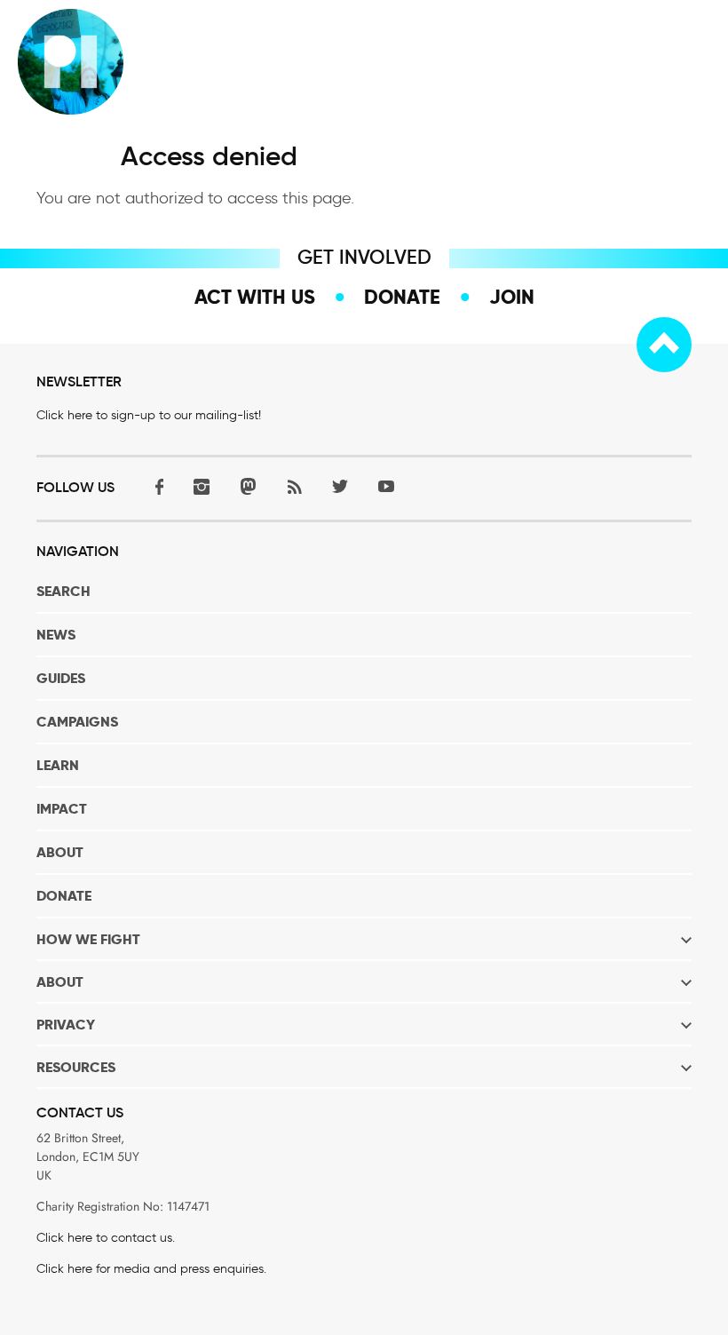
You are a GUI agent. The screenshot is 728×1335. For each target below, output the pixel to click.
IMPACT (61, 808)
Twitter (340, 486)
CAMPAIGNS (77, 721)
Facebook (155, 486)
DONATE (63, 895)
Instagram (202, 486)
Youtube (386, 486)
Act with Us (254, 296)
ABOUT (59, 852)
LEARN (57, 765)
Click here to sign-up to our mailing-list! (148, 415)
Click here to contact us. (105, 1237)
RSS (294, 486)
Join (511, 296)
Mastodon (248, 486)
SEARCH (63, 591)
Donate (402, 296)
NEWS (55, 634)
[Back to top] (664, 344)
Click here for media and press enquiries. (151, 1268)
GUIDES (60, 678)
